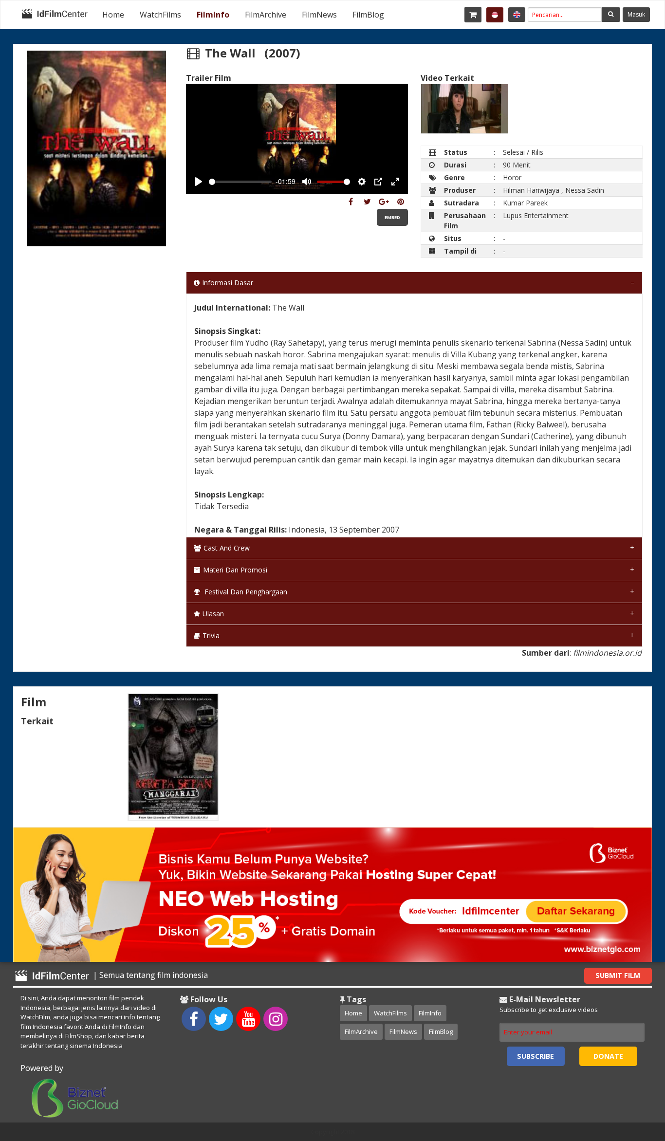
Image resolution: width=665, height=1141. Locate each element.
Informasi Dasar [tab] (227, 282)
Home (113, 14)
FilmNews (319, 14)
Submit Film (617, 975)
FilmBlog (368, 14)
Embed (392, 217)
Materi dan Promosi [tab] (235, 569)
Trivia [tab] (211, 635)
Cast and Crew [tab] (226, 547)
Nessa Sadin (584, 190)
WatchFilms (160, 14)
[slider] (240, 181)
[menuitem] (113, 14)
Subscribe (535, 1056)
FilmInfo (213, 14)
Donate (608, 1056)
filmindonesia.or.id (607, 652)
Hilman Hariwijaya (531, 190)
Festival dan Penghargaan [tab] (245, 591)
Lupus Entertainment (536, 215)
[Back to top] (633, 1080)
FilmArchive (265, 14)
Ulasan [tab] (213, 613)
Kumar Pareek (525, 202)
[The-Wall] (351, 201)
